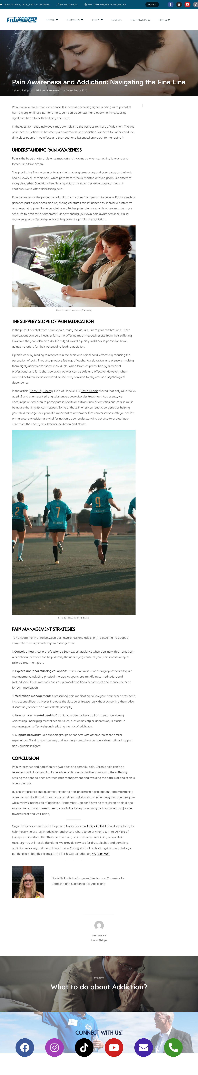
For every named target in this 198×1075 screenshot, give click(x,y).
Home (50, 19)
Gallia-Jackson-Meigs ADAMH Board (90, 826)
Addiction (41, 90)
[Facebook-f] (171, 4)
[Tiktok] (84, 1047)
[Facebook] (25, 1047)
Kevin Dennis (89, 391)
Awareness (53, 90)
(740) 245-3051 (100, 853)
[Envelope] (143, 1047)
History (164, 19)
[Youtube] (187, 4)
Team (95, 19)
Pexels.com (86, 310)
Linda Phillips (22, 90)
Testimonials (140, 19)
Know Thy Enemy (41, 391)
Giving (116, 19)
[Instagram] (179, 4)
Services (73, 19)
